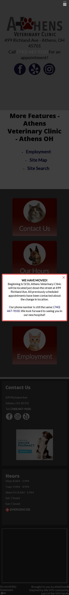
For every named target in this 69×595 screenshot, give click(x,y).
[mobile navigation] (63, 4)
